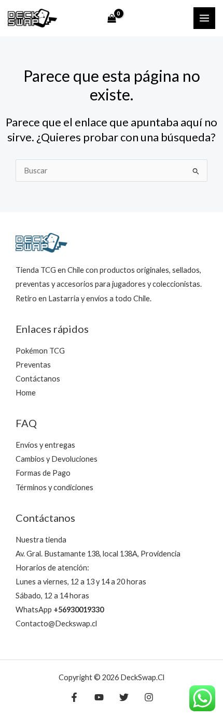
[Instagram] (149, 697)
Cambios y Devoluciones (56, 458)
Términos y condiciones (54, 487)
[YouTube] (99, 697)
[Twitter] (124, 697)
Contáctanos (38, 378)
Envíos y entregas (45, 445)
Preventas (33, 364)
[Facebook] (74, 697)
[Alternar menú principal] (204, 18)
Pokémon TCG (40, 350)
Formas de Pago (43, 472)
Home (26, 392)
